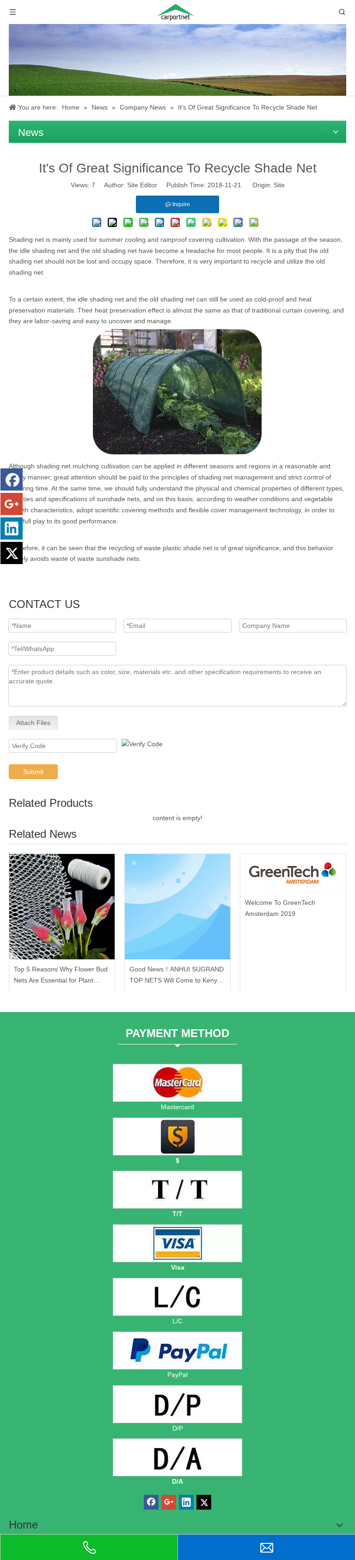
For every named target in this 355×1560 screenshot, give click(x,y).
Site (279, 185)
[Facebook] (11, 479)
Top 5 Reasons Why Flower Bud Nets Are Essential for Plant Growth (61, 975)
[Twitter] (11, 553)
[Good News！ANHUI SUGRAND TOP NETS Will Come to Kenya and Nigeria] (177, 906)
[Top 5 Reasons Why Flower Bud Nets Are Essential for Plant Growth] (62, 906)
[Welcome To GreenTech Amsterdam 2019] (293, 873)
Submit (33, 771)
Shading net (26, 239)
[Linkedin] (11, 528)
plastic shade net (187, 548)
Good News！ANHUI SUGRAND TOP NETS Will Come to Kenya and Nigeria (176, 975)
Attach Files (33, 722)
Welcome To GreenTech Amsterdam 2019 (280, 908)
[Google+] (11, 504)
